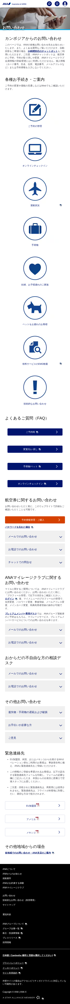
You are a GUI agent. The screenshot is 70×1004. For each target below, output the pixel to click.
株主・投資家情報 (11, 933)
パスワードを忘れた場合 (17, 527)
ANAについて (9, 869)
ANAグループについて (13, 924)
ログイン (9, 598)
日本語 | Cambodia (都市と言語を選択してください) (28, 955)
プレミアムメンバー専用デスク (21, 613)
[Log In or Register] (65, 3)
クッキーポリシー (11, 968)
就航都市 (7, 878)
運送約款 (7, 914)
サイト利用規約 (10, 973)
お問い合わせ (9, 895)
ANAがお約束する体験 (13, 883)
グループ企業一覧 (11, 928)
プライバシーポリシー (13, 963)
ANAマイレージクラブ (13, 887)
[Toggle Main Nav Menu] (57, 3)
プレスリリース (10, 938)
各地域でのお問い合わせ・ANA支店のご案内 (28, 852)
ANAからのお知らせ (12, 874)
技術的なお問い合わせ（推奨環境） (19, 900)
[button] (35, 536)
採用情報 (7, 942)
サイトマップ (9, 905)
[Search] (49, 3)
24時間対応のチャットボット (43, 51)
